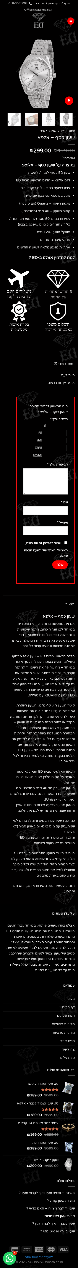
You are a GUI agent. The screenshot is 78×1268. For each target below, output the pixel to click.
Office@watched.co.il (38, 10)
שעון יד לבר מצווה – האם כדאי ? (50, 1208)
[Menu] (70, 21)
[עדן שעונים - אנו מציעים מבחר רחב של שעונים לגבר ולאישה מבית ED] (39, 21)
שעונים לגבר (48, 131)
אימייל (62, 522)
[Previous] (68, 73)
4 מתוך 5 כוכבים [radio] (54, 448)
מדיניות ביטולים (63, 1024)
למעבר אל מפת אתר (39, 1257)
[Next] (7, 73)
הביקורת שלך (57, 464)
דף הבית (68, 1007)
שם (64, 502)
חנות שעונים (66, 1015)
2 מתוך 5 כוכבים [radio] (54, 433)
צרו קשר (68, 1049)
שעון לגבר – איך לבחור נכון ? (53, 1223)
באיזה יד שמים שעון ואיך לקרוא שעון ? (47, 1193)
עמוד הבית (68, 131)
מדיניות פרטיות (64, 1032)
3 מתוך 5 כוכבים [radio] (54, 440)
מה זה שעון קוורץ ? (61, 1201)
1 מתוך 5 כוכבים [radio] (58, 425)
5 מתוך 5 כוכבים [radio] (54, 455)
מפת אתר (67, 1041)
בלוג (71, 999)
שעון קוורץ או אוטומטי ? (57, 1231)
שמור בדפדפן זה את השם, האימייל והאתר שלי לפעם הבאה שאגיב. (46, 549)
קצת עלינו (67, 1058)
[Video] (69, 100)
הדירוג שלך (59, 419)
